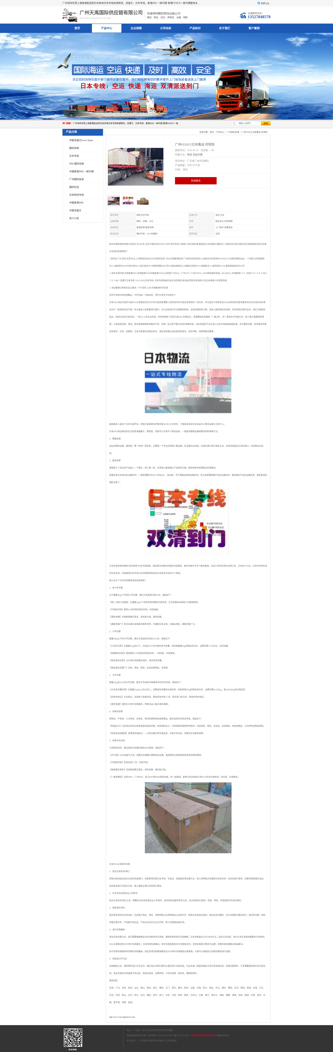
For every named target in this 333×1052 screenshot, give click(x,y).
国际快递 (74, 148)
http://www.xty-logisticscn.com (122, 1017)
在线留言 (196, 180)
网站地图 (172, 1041)
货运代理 (197, 154)
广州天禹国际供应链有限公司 (202, 1035)
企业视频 (136, 28)
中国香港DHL (76, 202)
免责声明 (152, 1041)
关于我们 (224, 28)
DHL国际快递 (76, 163)
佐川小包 (74, 218)
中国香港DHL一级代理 (81, 171)
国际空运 (74, 187)
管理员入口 (162, 1041)
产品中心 (106, 28)
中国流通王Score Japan (81, 140)
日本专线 (74, 156)
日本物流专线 (76, 195)
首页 (77, 28)
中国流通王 (75, 210)
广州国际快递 (76, 179)
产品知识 (195, 28)
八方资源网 (143, 1041)
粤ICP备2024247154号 (179, 1035)
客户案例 (254, 28)
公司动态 (165, 28)
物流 (189, 154)
